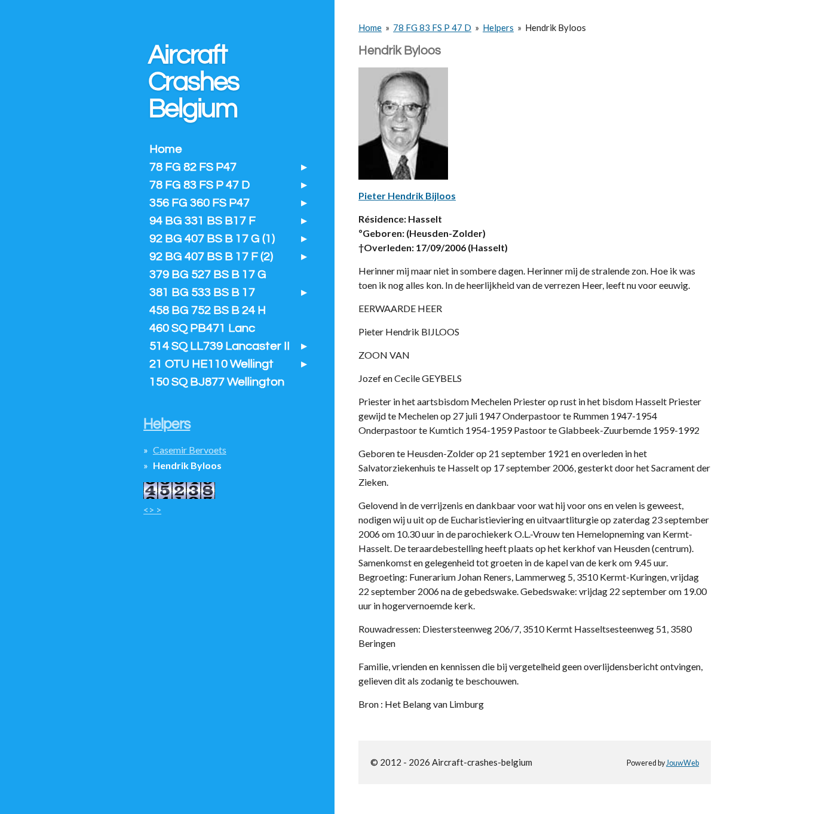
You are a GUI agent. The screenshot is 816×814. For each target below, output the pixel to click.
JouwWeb (682, 762)
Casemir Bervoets (189, 449)
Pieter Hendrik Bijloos (407, 195)
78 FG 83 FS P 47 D (432, 27)
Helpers (498, 27)
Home (370, 27)
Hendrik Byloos (555, 27)
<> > (152, 509)
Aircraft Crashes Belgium (193, 81)
